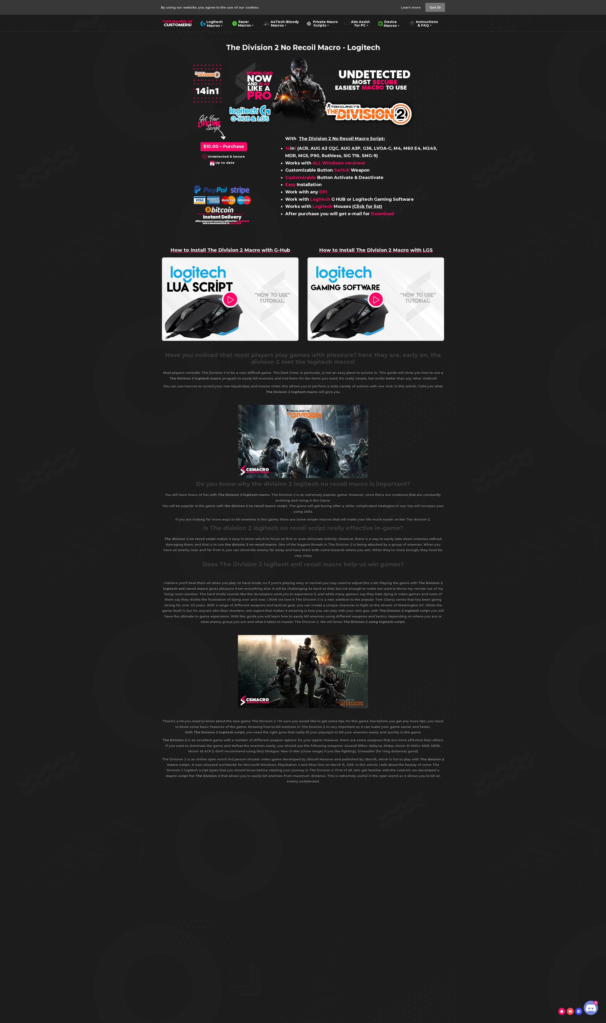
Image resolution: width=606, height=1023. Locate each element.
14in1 (207, 90)
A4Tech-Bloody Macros (281, 23)
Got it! (435, 7)
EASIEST (347, 87)
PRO (259, 94)
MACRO (373, 87)
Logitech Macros (211, 23)
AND (252, 83)
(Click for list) (367, 206)
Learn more (411, 7)
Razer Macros (241, 23)
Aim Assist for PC (357, 23)
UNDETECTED (374, 74)
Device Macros (387, 23)
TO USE (396, 87)
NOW (259, 78)
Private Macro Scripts (322, 23)
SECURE (384, 82)
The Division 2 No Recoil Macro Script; (342, 138)
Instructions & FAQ (423, 23)
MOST (361, 82)
